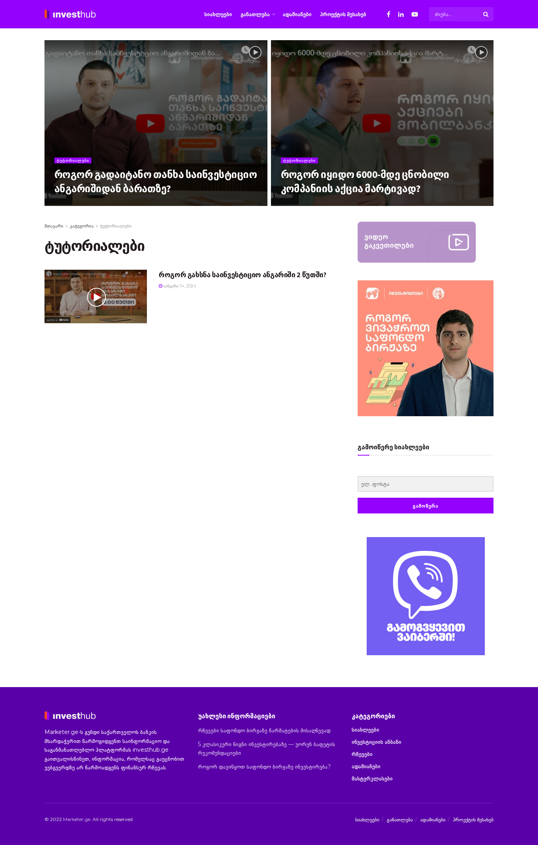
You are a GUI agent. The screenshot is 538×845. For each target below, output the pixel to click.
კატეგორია (82, 226)
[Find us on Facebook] (388, 14)
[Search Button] (486, 14)
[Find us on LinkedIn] (401, 14)
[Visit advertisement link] (425, 596)
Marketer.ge (76, 819)
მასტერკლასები (372, 778)
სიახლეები (218, 14)
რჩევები (362, 754)
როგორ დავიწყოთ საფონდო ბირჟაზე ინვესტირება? (264, 766)
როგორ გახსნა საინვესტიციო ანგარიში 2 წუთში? (243, 274)
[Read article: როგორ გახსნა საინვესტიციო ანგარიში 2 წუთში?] (96, 296)
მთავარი (54, 226)
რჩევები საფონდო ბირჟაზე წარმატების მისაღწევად (264, 730)
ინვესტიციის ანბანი (376, 741)
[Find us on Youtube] (415, 14)
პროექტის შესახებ (343, 14)
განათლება (255, 14)
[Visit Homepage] (70, 14)
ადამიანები (297, 14)
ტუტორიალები (73, 160)
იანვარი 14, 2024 (75, 203)
